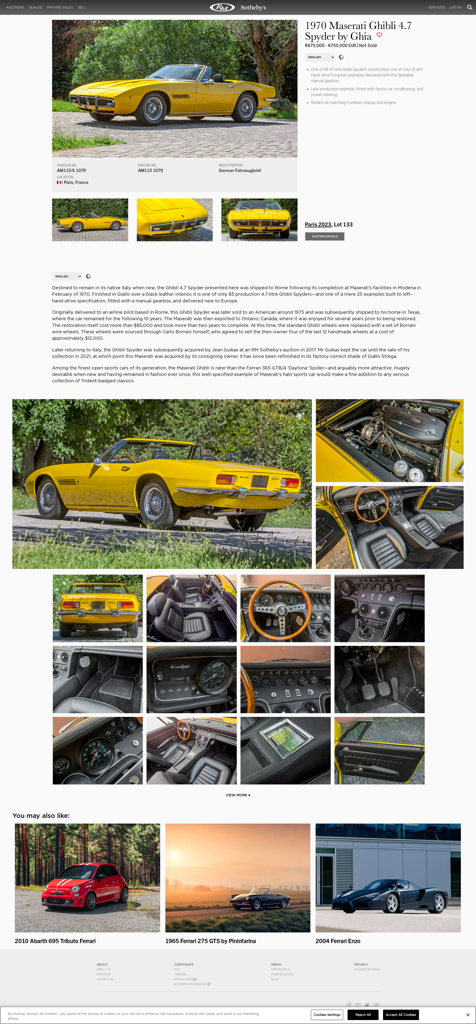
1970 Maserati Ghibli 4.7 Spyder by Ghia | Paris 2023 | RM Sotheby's (238, 7)
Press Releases (282, 974)
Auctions (15, 7)
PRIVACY (361, 964)
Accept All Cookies (401, 1015)
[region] (238, 1015)
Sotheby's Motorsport (191, 984)
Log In (455, 7)
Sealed (35, 7)
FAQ (177, 969)
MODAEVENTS (184, 979)
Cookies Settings (366, 969)
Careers (180, 974)
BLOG (275, 979)
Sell (82, 7)
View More (237, 795)
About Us (103, 969)
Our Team (104, 974)
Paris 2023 (318, 223)
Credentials (280, 969)
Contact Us (105, 979)
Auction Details (325, 236)
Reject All (363, 1015)
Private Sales (60, 7)
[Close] (468, 1014)
